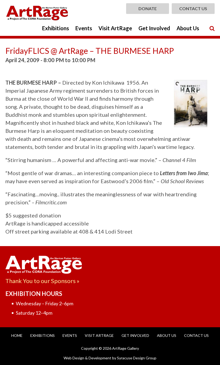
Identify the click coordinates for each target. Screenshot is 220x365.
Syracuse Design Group (136, 358)
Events (83, 28)
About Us (188, 28)
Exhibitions (55, 28)
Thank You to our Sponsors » (42, 280)
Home (17, 335)
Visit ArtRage (115, 28)
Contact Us (193, 8)
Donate (147, 8)
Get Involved (154, 28)
